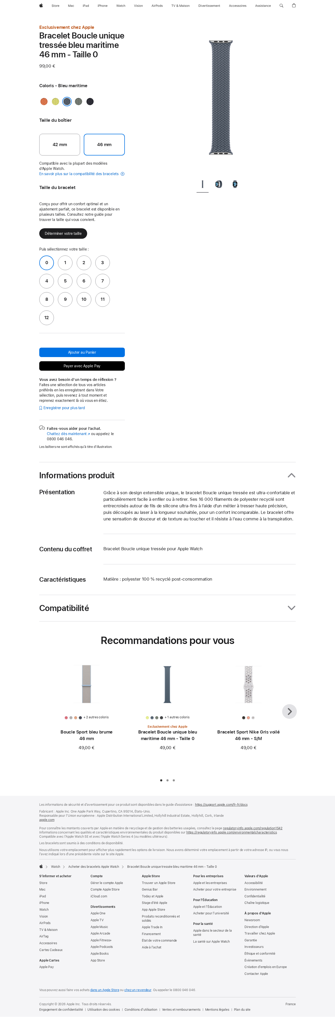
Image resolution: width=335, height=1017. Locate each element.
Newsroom (252, 920)
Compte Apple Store (105, 889)
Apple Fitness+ (101, 940)
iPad (42, 896)
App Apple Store (153, 910)
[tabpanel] (221, 99)
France (291, 1004)
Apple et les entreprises (210, 883)
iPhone (44, 903)
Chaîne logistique (256, 903)
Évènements (253, 960)
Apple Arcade (100, 933)
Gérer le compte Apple (107, 883)
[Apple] (41, 866)
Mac (42, 889)
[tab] (203, 185)
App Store (98, 960)
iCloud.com (99, 896)
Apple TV (97, 920)
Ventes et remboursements (181, 1010)
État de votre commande (159, 940)
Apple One (98, 913)
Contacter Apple (256, 974)
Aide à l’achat (151, 947)
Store (43, 883)
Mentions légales (217, 1010)
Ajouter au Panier (82, 352)
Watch (55, 867)
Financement (151, 934)
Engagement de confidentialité (61, 1010)
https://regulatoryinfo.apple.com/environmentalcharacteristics (231, 832)
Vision (43, 916)
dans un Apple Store (104, 990)
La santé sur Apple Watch (211, 941)
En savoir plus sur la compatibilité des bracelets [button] (79, 174)
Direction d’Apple (256, 927)
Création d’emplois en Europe (265, 967)
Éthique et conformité (259, 953)
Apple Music (99, 927)
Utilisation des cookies (103, 1010)
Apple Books (100, 953)
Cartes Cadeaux (51, 950)
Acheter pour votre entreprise (214, 889)
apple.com (46, 820)
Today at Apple (152, 896)
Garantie (250, 940)
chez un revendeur (137, 990)
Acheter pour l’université (211, 913)
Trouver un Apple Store (158, 883)
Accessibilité (253, 883)
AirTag (43, 936)
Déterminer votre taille (63, 233)
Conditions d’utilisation (141, 1010)
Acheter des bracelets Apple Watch (93, 867)
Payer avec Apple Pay (82, 366)
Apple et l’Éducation (207, 907)
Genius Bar (150, 889)
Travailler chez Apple (259, 933)
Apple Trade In (152, 927)
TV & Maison (48, 930)
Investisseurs (253, 947)
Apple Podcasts (102, 947)
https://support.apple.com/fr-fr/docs (221, 805)
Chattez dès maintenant (68, 434)
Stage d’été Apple (154, 903)
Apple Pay (46, 967)
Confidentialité (254, 896)
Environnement (255, 889)
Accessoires (48, 943)
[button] (281, 6)
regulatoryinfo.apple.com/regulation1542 (252, 828)
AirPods (45, 923)
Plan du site (242, 1010)
